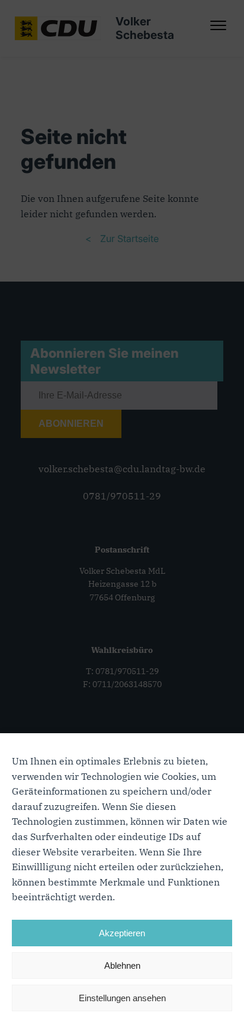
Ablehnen (122, 965)
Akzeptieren (122, 933)
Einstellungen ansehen (122, 998)
